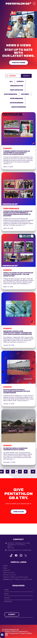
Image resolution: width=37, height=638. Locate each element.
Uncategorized (18, 107)
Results (6, 570)
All (11, 81)
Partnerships (10, 94)
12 (33, 472)
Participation (16, 90)
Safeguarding (16, 102)
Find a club (18, 511)
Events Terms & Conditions (15, 577)
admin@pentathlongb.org (19, 550)
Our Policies (9, 572)
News (5, 566)
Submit (11, 614)
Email (6, 594)
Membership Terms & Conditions (17, 579)
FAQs (5, 568)
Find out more (18, 62)
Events (20, 81)
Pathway (25, 94)
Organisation (16, 86)
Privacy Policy (10, 575)
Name (6, 590)
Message (8, 601)
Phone (7, 598)
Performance (16, 98)
